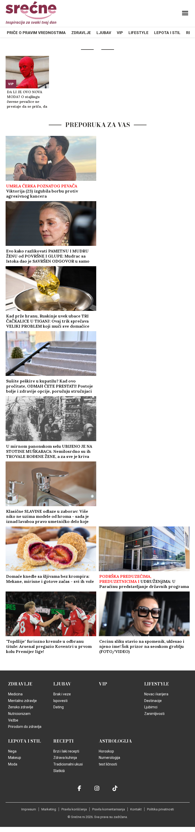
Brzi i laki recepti (66, 751)
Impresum (28, 809)
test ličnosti (108, 764)
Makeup (14, 758)
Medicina (15, 694)
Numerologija (109, 758)
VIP (120, 32)
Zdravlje (81, 32)
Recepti (63, 741)
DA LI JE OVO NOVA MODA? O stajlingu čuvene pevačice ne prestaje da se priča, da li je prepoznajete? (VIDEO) (27, 99)
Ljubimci (150, 707)
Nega (12, 751)
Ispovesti (60, 701)
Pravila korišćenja (74, 809)
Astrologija (115, 741)
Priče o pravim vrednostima (36, 32)
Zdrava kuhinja (65, 758)
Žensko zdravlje (20, 707)
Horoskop (106, 751)
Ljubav (103, 32)
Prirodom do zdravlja (24, 727)
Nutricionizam (19, 714)
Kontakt (136, 809)
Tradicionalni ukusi (68, 764)
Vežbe (13, 720)
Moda (12, 764)
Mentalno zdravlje (22, 701)
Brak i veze (62, 694)
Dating (58, 707)
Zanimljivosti (154, 714)
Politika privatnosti (160, 809)
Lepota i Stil (167, 32)
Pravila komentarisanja (108, 809)
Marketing (48, 809)
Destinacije (153, 701)
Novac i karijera (156, 694)
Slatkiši (59, 771)
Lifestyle (138, 32)
